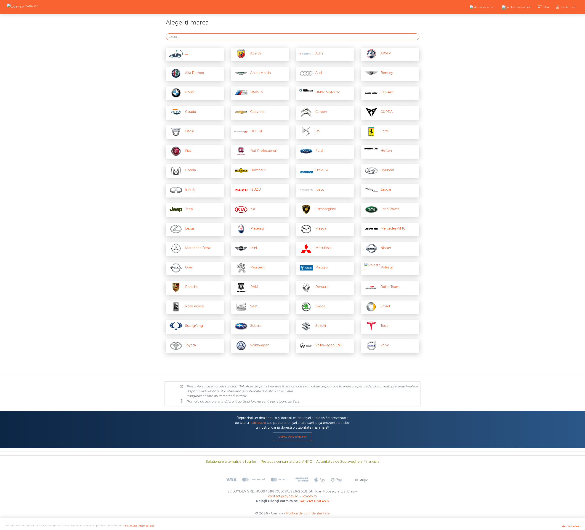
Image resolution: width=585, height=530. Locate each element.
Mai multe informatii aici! (139, 525)
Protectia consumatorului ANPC (287, 462)
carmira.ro (258, 423)
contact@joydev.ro (283, 496)
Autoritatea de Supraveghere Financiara (347, 462)
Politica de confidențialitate (308, 513)
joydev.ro (310, 496)
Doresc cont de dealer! (292, 436)
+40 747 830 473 (314, 501)
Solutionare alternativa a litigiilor (231, 462)
